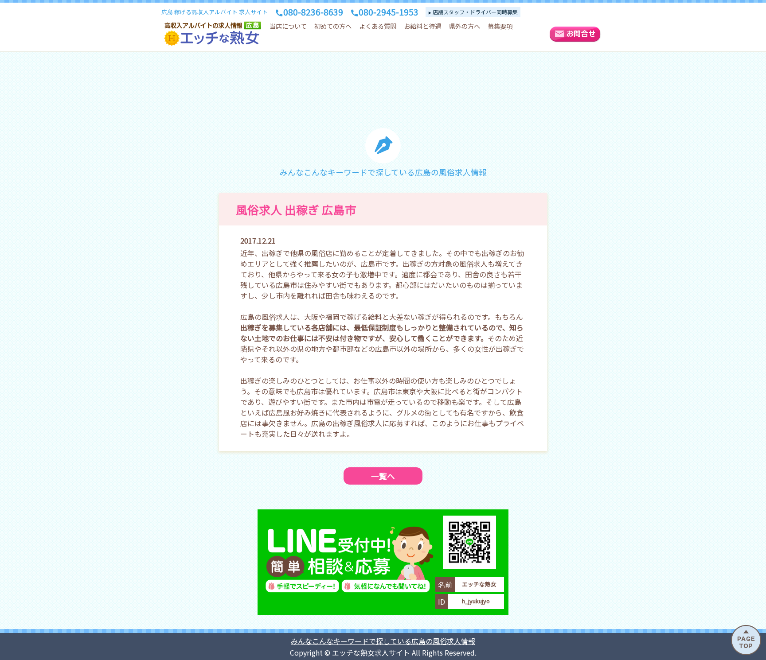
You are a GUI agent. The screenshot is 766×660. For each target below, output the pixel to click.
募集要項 (500, 26)
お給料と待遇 (422, 26)
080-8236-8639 (313, 12)
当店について (288, 26)
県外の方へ (464, 26)
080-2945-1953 (388, 12)
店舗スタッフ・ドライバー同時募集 (475, 12)
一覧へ (383, 475)
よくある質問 (377, 26)
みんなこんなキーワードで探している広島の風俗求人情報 (383, 641)
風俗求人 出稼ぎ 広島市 (296, 209)
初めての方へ (333, 26)
